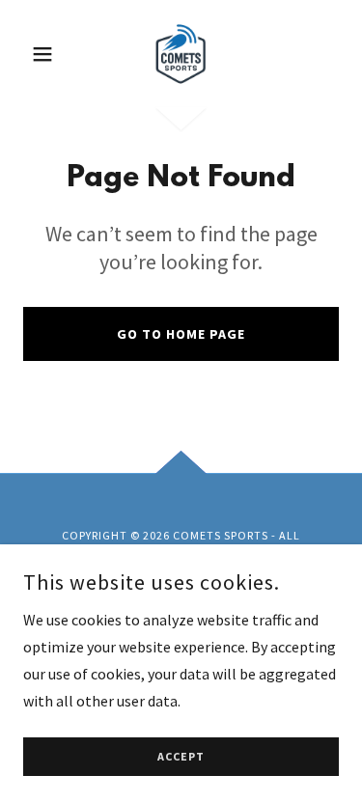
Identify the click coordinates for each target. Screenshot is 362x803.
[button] (46, 54)
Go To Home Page (181, 334)
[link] (180, 54)
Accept (181, 757)
